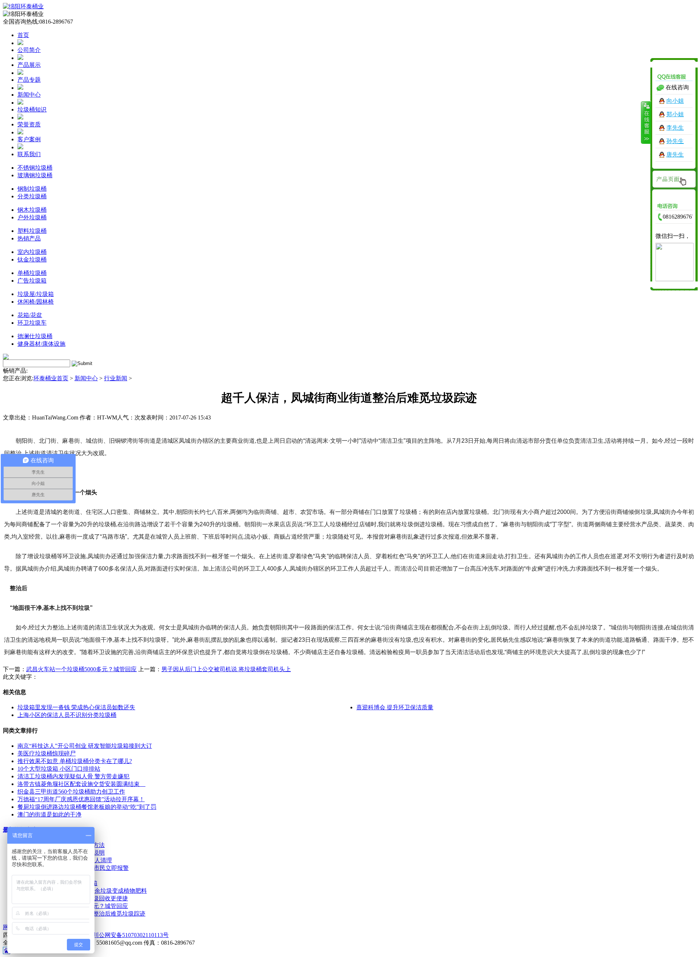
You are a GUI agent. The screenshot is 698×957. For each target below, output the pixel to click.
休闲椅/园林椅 (35, 302)
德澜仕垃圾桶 (34, 336)
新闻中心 (29, 95)
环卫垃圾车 (32, 323)
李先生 (675, 128)
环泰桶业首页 (50, 378)
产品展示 (29, 65)
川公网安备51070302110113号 (131, 935)
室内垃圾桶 (32, 252)
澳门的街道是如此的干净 (49, 814)
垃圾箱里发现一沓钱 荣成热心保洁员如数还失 (76, 707)
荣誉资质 (29, 124)
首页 (23, 35)
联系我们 (29, 154)
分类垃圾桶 (32, 196)
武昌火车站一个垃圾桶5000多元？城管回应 (81, 669)
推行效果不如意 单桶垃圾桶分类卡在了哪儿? (74, 761)
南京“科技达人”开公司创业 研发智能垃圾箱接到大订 (84, 746)
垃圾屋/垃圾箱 (35, 294)
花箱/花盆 (29, 315)
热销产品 (29, 238)
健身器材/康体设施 (41, 344)
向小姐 (675, 101)
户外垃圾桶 (32, 217)
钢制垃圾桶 (32, 189)
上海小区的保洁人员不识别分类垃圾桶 (66, 715)
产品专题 (29, 80)
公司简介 (29, 50)
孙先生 (675, 141)
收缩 (646, 122)
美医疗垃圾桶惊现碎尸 (46, 753)
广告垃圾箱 (32, 280)
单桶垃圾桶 (32, 273)
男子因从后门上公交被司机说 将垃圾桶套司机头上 (226, 669)
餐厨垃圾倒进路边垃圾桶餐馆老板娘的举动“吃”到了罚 (86, 807)
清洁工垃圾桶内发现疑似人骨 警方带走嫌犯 (73, 776)
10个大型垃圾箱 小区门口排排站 (58, 769)
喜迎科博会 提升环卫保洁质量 (394, 707)
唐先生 (675, 154)
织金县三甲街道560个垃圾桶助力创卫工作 (71, 791)
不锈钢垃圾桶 (34, 168)
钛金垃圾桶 (32, 259)
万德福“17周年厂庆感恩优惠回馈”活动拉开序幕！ (81, 799)
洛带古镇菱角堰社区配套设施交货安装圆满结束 (81, 784)
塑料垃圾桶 (32, 231)
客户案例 (29, 139)
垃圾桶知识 (32, 109)
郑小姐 (675, 114)
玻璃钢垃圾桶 (34, 175)
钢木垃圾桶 (32, 210)
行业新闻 (115, 378)
